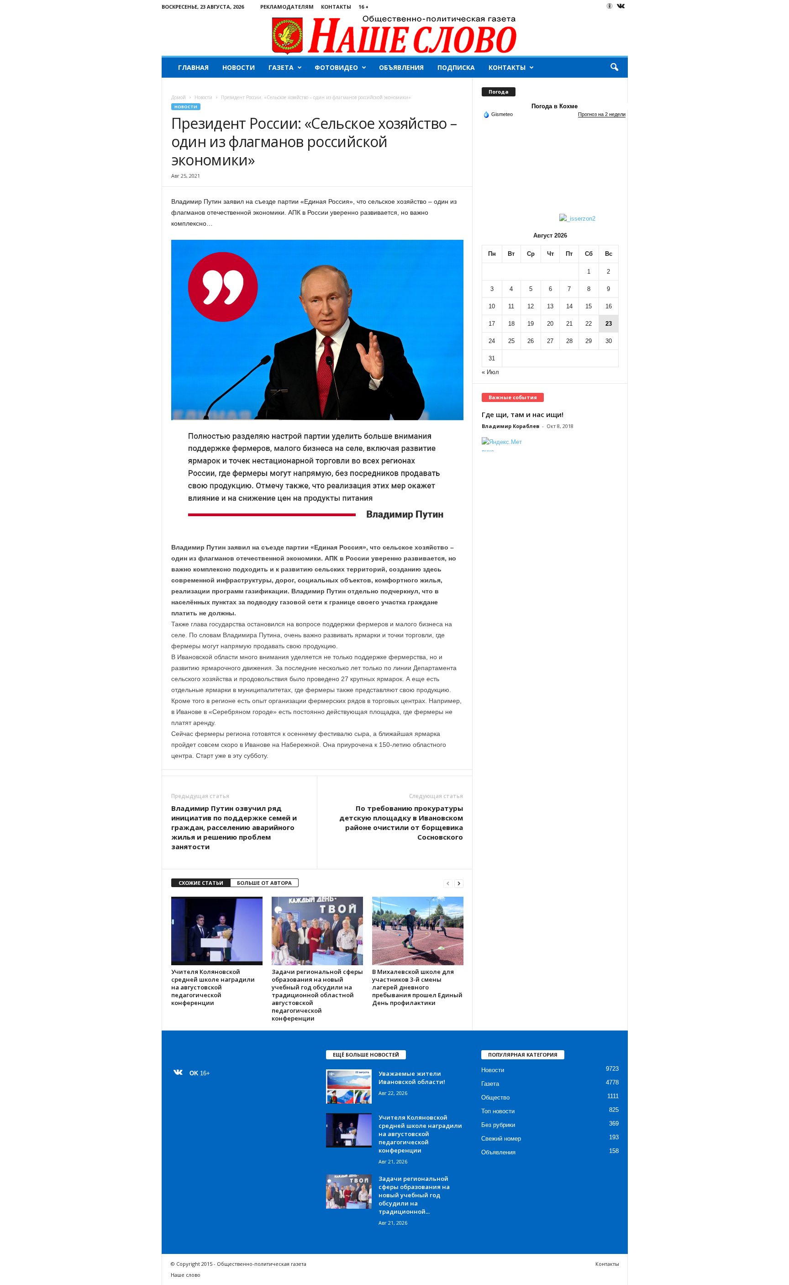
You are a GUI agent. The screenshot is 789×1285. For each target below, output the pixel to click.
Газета (281, 67)
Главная (193, 67)
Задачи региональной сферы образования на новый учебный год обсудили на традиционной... (414, 1195)
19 (530, 323)
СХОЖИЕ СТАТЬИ (201, 882)
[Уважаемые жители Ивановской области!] (349, 1086)
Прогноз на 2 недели (602, 114)
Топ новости (498, 1111)
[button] (614, 68)
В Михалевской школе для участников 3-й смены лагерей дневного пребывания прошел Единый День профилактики (417, 987)
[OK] (609, 6)
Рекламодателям (287, 6)
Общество (495, 1097)
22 (588, 323)
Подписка (456, 67)
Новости (238, 67)
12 (530, 306)
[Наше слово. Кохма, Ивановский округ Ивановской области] (395, 34)
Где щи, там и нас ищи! (522, 414)
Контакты (336, 6)
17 (492, 323)
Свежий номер (501, 1138)
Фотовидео (336, 67)
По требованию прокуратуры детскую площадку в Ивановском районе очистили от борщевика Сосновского (401, 822)
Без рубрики (498, 1124)
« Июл (490, 372)
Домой (178, 97)
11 (511, 306)
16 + (363, 6)
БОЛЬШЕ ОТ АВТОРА (264, 882)
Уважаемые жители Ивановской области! (412, 1077)
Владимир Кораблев (510, 426)
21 (569, 323)
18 (511, 323)
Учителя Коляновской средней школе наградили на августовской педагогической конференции (213, 987)
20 (550, 323)
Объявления (401, 67)
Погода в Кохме (554, 106)
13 (550, 306)
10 (492, 306)
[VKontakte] (620, 6)
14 (569, 306)
